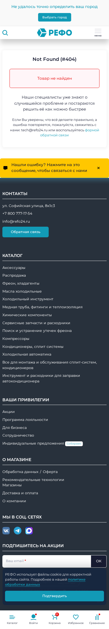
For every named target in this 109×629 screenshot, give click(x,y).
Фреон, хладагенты (20, 283)
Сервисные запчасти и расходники (36, 323)
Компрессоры (15, 338)
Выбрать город (54, 17)
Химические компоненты (27, 315)
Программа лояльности (25, 419)
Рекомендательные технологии (33, 480)
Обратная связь (25, 232)
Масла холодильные (22, 291)
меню (98, 35)
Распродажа (14, 275)
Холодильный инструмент (27, 299)
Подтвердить (54, 596)
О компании (14, 501)
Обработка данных (20, 472)
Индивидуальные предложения (41, 443)
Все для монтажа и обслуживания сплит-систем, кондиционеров (49, 365)
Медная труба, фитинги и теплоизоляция (42, 307)
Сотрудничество (18, 435)
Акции (8, 412)
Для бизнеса (14, 427)
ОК (98, 561)
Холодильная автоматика (26, 354)
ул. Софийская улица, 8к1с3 (28, 206)
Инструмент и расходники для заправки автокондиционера (41, 378)
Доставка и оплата (20, 493)
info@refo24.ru (16, 221)
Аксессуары (13, 267)
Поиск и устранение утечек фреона (37, 330)
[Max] (29, 531)
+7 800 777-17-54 (17, 213)
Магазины (12, 485)
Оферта (50, 472)
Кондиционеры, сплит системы (32, 346)
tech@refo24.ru (34, 130)
